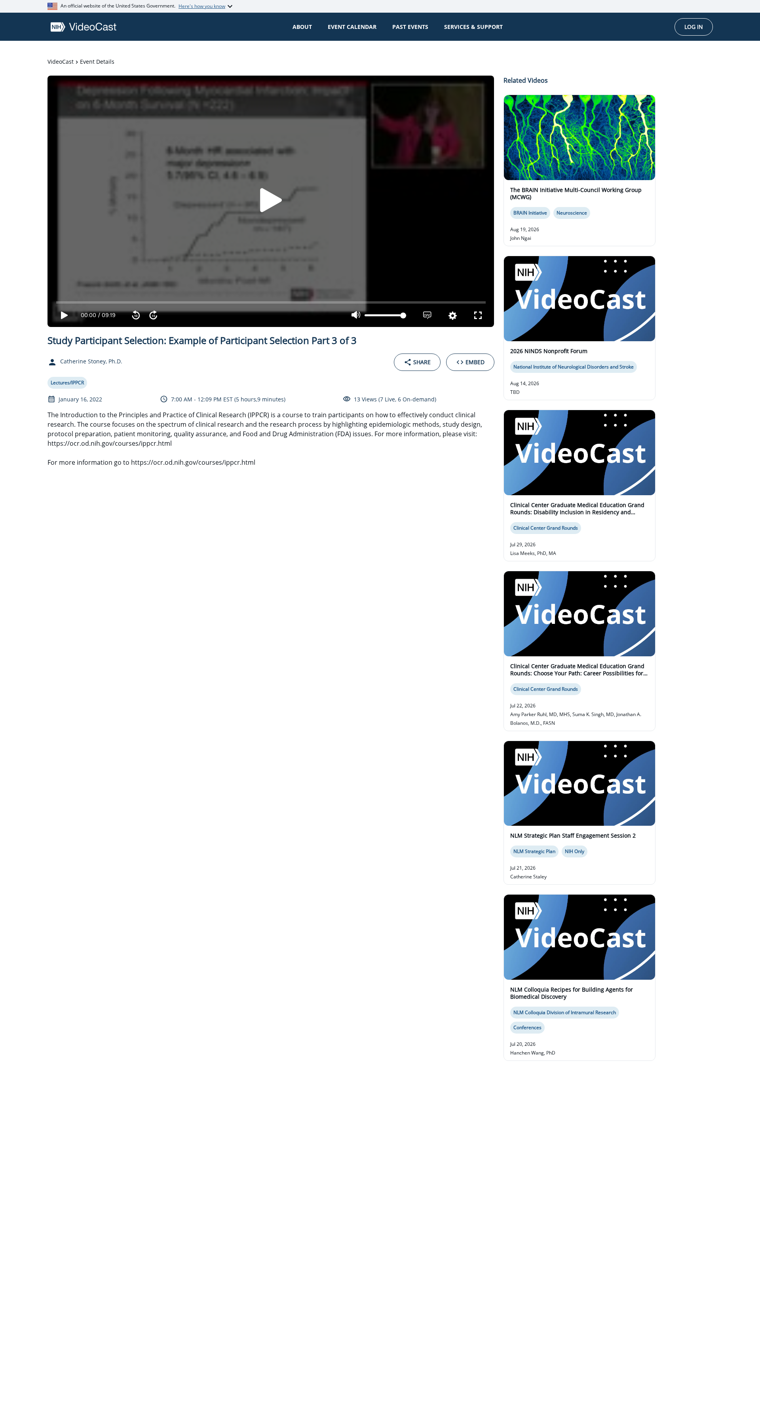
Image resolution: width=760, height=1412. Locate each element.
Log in (693, 26)
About (302, 26)
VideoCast (61, 61)
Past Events (410, 26)
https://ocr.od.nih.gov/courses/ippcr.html (193, 462)
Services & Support (473, 26)
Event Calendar (352, 26)
